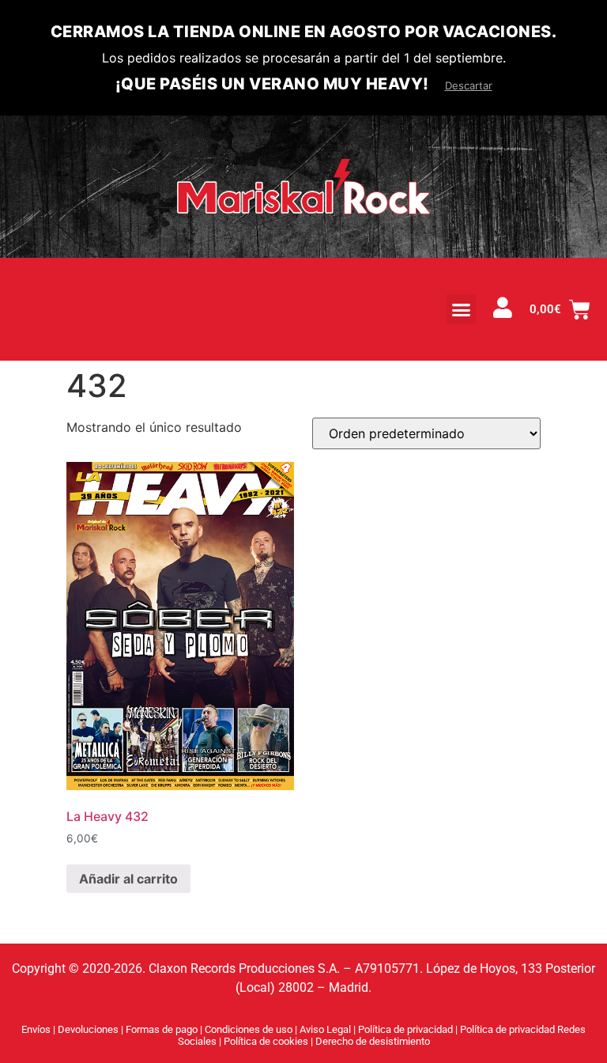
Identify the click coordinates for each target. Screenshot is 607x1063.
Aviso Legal (326, 1029)
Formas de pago (162, 1029)
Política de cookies (267, 1041)
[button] (462, 309)
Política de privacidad (406, 1029)
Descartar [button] (468, 85)
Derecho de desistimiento (372, 1041)
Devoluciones (88, 1029)
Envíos (36, 1029)
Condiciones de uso (248, 1029)
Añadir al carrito (128, 879)
